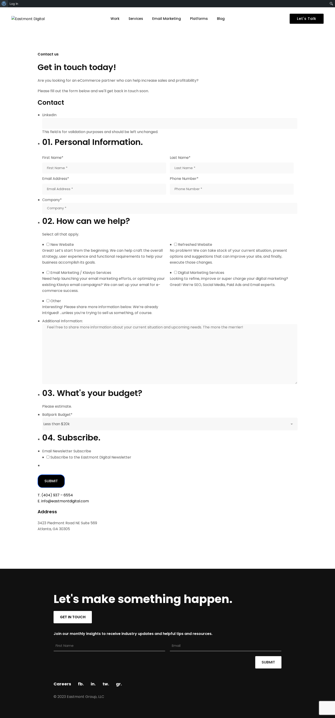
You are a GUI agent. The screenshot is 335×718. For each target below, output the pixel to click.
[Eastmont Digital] (39, 19)
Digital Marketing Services (201, 272)
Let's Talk (306, 18)
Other (55, 301)
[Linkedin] (61, 539)
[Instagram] (53, 539)
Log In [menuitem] (14, 3)
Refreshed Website (195, 244)
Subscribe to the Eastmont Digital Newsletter (90, 457)
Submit (51, 481)
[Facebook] (39, 539)
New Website (62, 244)
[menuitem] (4, 3)
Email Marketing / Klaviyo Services (80, 272)
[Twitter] (46, 539)
